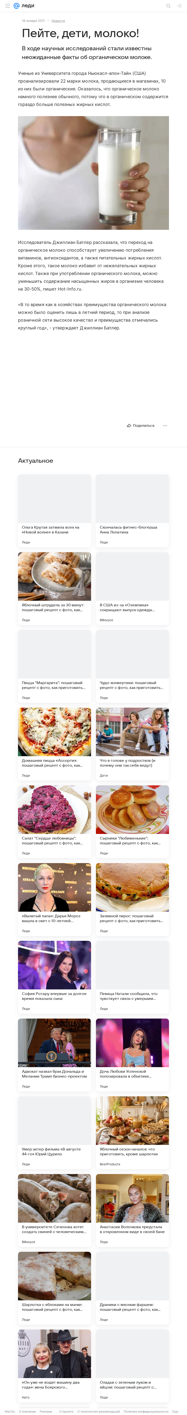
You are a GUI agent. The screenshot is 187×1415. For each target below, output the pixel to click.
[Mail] (16, 6)
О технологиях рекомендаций (98, 1411)
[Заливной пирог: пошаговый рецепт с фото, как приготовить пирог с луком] (132, 899)
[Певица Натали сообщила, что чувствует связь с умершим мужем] (132, 977)
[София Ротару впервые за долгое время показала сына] (54, 977)
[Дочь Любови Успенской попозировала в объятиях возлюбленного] (132, 1055)
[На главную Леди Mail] (26, 6)
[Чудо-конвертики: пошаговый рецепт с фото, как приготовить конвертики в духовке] (132, 666)
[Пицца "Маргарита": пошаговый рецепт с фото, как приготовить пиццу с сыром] (54, 666)
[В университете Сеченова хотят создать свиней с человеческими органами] (54, 1210)
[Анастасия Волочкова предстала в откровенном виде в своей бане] (132, 1210)
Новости (58, 21)
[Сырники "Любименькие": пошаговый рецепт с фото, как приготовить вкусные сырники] (132, 821)
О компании (27, 1411)
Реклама (46, 1411)
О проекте (66, 1411)
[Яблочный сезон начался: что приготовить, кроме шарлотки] (132, 1132)
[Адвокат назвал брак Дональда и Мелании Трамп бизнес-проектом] (54, 1055)
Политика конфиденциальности (146, 1411)
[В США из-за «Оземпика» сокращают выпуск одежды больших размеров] (132, 588)
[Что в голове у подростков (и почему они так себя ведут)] (132, 744)
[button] (93, 173)
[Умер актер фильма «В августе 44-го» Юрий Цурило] (54, 1132)
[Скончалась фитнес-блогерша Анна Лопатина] (132, 510)
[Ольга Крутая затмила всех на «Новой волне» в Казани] (54, 510)
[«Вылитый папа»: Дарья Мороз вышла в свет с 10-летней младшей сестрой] (54, 899)
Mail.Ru (10, 1411)
